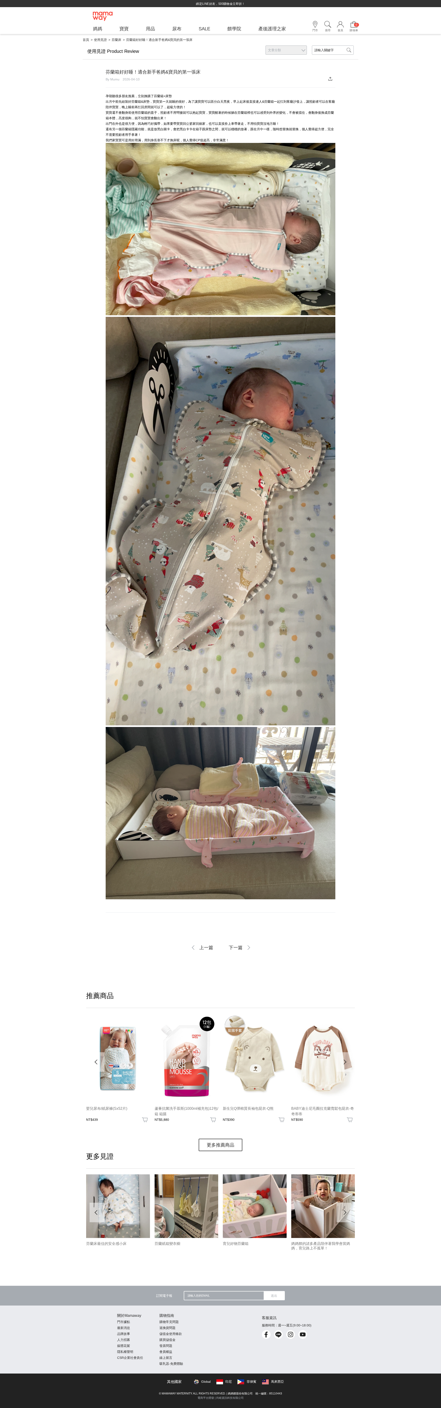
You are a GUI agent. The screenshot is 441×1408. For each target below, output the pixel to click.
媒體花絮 (123, 1346)
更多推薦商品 (220, 1144)
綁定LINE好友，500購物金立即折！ (220, 4)
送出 (274, 1295)
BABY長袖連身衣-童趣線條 (108, 1108)
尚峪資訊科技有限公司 (230, 1397)
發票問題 (165, 1346)
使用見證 (100, 40)
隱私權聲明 (125, 1352)
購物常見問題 (169, 1322)
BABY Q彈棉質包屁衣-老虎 (313, 1108)
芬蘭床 (116, 40)
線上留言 (165, 1358)
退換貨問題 (167, 1328)
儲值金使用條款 (170, 1334)
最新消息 (123, 1328)
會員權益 (165, 1352)
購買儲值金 (167, 1340)
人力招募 (123, 1340)
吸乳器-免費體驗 (171, 1363)
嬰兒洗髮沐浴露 (167, 1108)
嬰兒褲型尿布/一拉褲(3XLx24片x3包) (253, 1108)
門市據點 (123, 1322)
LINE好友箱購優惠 (236, 1125)
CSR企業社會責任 (130, 1358)
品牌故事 (123, 1334)
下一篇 (236, 947)
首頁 (86, 40)
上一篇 (206, 947)
